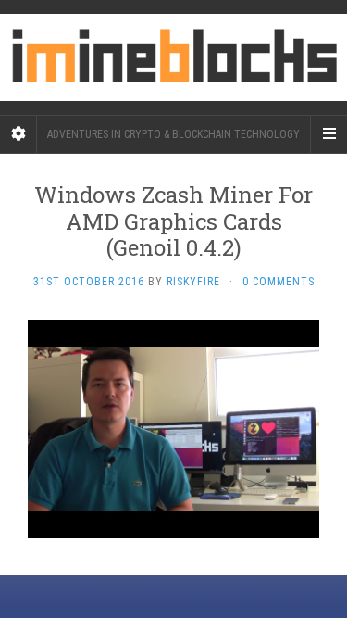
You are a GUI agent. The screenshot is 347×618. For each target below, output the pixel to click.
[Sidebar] (18, 134)
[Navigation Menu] (328, 134)
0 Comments (278, 281)
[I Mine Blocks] (173, 57)
